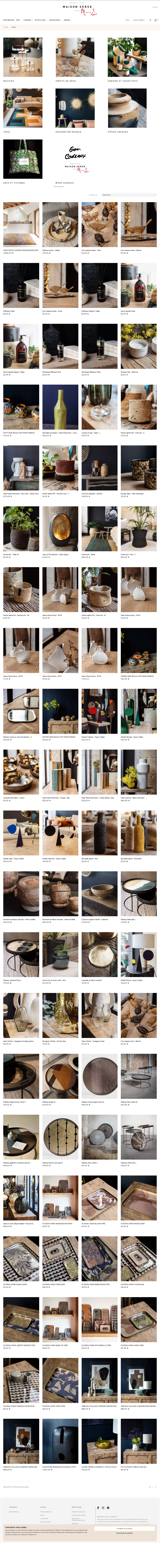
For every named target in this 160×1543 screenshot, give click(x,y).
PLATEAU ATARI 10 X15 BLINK (132, 1284)
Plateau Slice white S (90, 1163)
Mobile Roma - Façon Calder (131, 980)
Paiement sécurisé (78, 1512)
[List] (8, 195)
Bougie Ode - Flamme (129, 372)
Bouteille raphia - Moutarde (131, 859)
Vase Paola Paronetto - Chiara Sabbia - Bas (98, 798)
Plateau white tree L (128, 1163)
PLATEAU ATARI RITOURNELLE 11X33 (96, 1345)
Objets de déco (66, 81)
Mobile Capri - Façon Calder (13, 859)
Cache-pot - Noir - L (128, 554)
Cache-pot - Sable (88, 554)
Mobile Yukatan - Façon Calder (93, 737)
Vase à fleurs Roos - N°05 (52, 615)
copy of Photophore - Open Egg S (55, 554)
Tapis (6, 132)
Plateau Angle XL (49, 1102)
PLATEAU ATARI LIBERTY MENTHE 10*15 (19, 1345)
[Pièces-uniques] (127, 108)
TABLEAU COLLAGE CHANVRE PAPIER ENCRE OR (100, 1406)
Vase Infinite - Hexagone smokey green (18, 1041)
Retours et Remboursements (78, 1519)
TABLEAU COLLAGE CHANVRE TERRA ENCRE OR (21, 1467)
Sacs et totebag (14, 183)
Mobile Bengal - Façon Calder (132, 737)
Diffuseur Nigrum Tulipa (91, 311)
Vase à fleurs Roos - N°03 (13, 676)
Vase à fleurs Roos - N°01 (52, 676)
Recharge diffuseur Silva (51, 372)
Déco (42, 1515)
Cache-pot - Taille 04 (11, 554)
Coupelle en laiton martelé (92, 980)
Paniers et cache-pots (123, 81)
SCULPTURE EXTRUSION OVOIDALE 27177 (59, 1467)
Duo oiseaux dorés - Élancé (131, 250)
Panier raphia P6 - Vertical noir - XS (16, 615)
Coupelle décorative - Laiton (13, 798)
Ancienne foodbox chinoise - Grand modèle (58, 919)
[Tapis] (23, 108)
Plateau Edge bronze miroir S (14, 1102)
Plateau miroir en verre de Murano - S (17, 737)
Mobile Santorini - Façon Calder (54, 859)
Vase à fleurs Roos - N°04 (130, 615)
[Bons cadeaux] (75, 159)
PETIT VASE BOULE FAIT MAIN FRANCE (19, 433)
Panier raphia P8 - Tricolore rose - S (55, 494)
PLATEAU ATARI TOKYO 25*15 (53, 1406)
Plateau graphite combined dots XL (16, 1163)
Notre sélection (45, 1512)
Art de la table (45, 1522)
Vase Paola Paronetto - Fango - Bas (56, 798)
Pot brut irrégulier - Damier (92, 494)
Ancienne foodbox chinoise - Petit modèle (19, 919)
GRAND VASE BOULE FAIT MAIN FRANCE (137, 676)
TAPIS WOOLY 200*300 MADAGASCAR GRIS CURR (21, 250)
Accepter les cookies (124, 1528)
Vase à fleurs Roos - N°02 (91, 676)
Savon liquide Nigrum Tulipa (13, 372)
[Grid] (4, 195)
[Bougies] (23, 57)
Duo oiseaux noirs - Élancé (131, 1041)
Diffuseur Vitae (9, 311)
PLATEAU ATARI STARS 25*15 (53, 1284)
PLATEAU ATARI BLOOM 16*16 (93, 1224)
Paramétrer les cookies (124, 1533)
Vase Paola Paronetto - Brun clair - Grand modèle (21, 494)
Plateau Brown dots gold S (52, 1163)
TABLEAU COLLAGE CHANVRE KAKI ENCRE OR (139, 1406)
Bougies (8, 81)
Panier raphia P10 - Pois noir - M (94, 615)
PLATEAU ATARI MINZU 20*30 (15, 1284)
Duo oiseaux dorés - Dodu (52, 311)
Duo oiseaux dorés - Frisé (91, 250)
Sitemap (75, 1523)
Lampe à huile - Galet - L (91, 433)
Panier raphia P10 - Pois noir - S (132, 433)
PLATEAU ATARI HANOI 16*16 (132, 1345)
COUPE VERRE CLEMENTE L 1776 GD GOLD (99, 1467)
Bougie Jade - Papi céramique (132, 494)
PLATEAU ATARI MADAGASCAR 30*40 (57, 1224)
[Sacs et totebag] (23, 159)
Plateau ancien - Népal (51, 250)
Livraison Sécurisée (78, 1515)
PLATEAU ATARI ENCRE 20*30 (133, 1224)
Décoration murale (69, 132)
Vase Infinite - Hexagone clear (93, 1041)
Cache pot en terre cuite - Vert (54, 980)
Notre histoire (14, 1512)
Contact (155, 7)
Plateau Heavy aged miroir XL (93, 1102)
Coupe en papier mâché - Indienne (95, 919)
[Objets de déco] (75, 57)
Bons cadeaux (65, 183)
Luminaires (44, 1518)
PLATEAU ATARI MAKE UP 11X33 (55, 1345)
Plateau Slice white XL (129, 1102)
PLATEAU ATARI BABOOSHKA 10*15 (95, 1284)
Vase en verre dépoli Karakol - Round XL (18, 1224)
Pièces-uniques (118, 132)
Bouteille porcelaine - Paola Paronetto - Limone (60, 433)
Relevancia (129, 195)
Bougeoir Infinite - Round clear (54, 1041)
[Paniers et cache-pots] (127, 57)
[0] (156, 20)
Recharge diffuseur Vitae (91, 372)
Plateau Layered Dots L (12, 980)
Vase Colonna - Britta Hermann (132, 798)
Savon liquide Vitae (128, 311)
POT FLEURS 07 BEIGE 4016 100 (133, 1467)
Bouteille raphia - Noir (90, 859)
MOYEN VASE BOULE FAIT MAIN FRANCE (58, 737)
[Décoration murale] (75, 108)
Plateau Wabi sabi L (128, 919)
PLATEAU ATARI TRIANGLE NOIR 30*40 (19, 1406)
